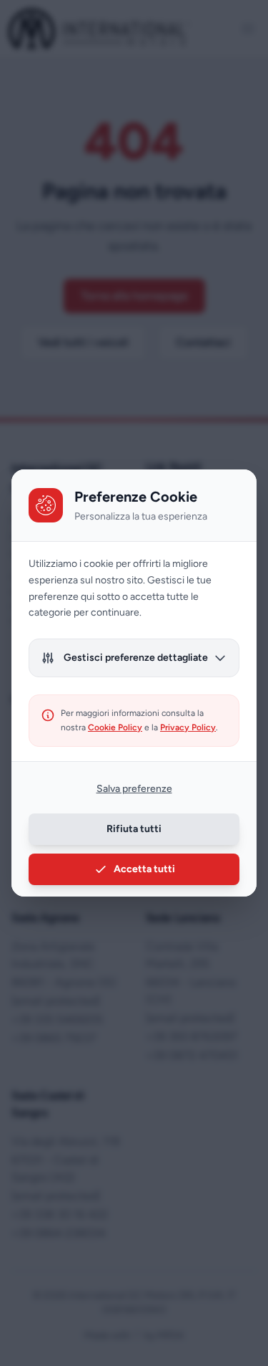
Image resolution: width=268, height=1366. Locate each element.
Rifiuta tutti (134, 829)
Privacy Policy (188, 727)
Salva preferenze (134, 789)
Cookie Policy (115, 727)
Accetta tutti (144, 869)
